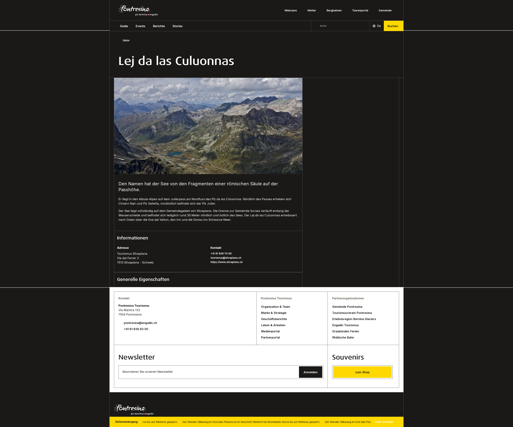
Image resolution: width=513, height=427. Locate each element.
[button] (124, 26)
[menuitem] (140, 26)
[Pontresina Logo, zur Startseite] (138, 10)
